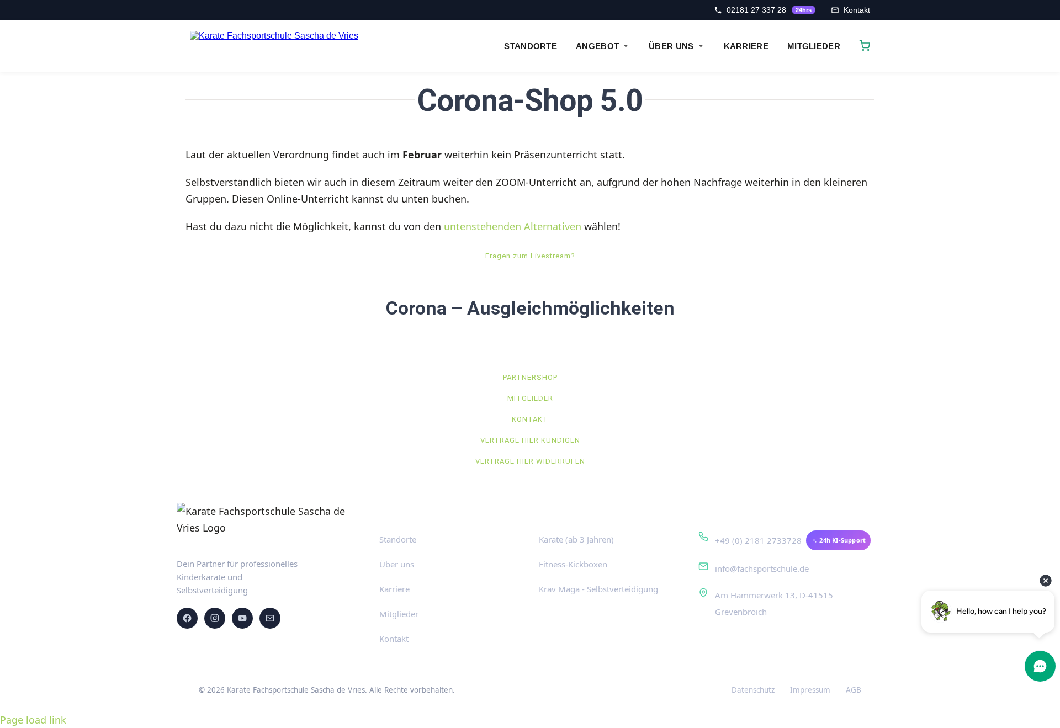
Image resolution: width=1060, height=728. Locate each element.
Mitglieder (398, 613)
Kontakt (394, 638)
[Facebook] (187, 618)
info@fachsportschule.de (762, 568)
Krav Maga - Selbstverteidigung (598, 588)
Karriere (394, 588)
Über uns (396, 564)
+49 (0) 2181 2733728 (758, 540)
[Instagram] (214, 618)
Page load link (33, 719)
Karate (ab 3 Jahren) (576, 539)
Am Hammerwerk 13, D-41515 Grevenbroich (774, 603)
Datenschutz (753, 690)
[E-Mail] (269, 618)
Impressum (810, 690)
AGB (853, 690)
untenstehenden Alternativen (512, 226)
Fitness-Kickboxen (573, 564)
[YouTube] (242, 618)
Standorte (397, 539)
